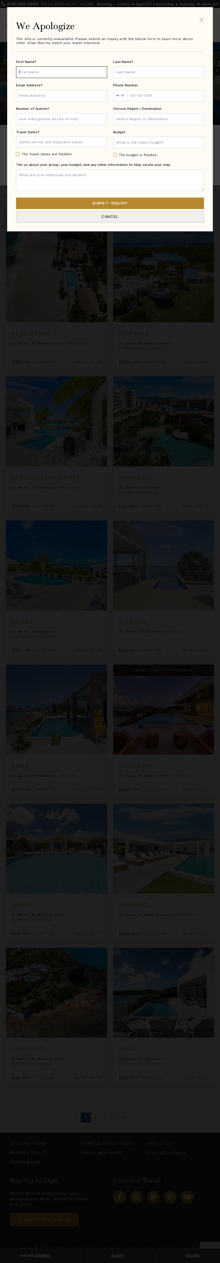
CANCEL (110, 216)
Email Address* (29, 85)
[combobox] (158, 119)
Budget (119, 132)
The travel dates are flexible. (47, 154)
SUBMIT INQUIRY (110, 203)
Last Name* (123, 62)
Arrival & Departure (43, 142)
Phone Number (125, 85)
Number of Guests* (32, 109)
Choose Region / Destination (137, 109)
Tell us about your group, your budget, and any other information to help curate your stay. (93, 165)
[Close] (201, 19)
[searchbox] (158, 119)
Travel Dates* (28, 132)
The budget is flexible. (138, 155)
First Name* (26, 62)
